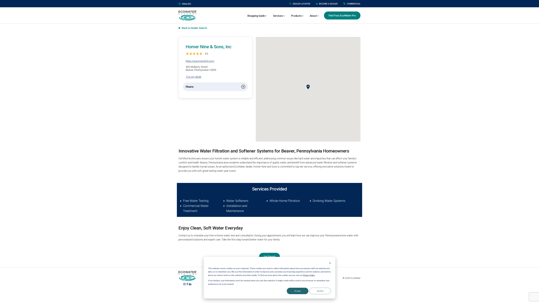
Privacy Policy (309, 275)
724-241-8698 (193, 76)
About (313, 15)
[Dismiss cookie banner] (330, 263)
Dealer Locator (301, 4)
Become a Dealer (328, 4)
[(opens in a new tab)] (184, 284)
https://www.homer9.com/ (200, 61)
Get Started (269, 256)
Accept (297, 291)
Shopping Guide (256, 15)
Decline (320, 291)
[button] (200, 4)
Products (296, 15)
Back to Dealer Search (194, 28)
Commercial (353, 4)
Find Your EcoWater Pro (342, 15)
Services (278, 15)
